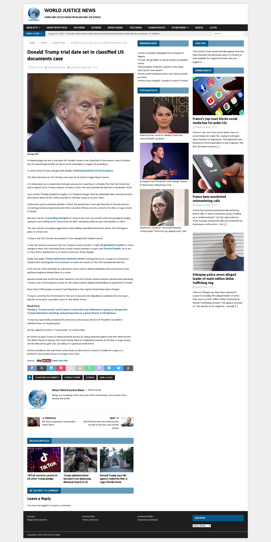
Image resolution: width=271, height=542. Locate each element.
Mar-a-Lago (106, 377)
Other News (179, 27)
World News (115, 27)
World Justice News (56, 67)
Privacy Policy (88, 516)
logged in (45, 505)
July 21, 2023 (37, 67)
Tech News (135, 27)
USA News (79, 27)
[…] (218, 146)
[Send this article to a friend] (70, 368)
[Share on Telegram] (109, 368)
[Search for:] (228, 33)
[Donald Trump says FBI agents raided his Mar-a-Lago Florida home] (117, 459)
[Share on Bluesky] (118, 368)
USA (89, 67)
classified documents (47, 377)
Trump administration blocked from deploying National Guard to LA (77, 478)
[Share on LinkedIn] (51, 368)
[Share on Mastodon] (99, 368)
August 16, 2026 (203, 127)
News (44, 42)
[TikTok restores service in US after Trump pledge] (44, 459)
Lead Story (76, 67)
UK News (96, 27)
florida (90, 377)
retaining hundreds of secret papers (93, 170)
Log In (213, 27)
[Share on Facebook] (32, 368)
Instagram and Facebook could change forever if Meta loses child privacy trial (163, 183)
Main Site (32, 27)
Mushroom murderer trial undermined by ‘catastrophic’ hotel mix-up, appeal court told (163, 229)
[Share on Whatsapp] (90, 368)
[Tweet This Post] (41, 368)
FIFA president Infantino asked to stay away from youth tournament (160, 68)
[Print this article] (80, 368)
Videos (199, 27)
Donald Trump (72, 377)
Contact (31, 516)
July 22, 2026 (201, 287)
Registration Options (37, 519)
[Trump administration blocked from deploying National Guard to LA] (80, 459)
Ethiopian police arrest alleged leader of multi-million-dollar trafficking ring (214, 279)
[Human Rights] (218, 96)
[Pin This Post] (61, 368)
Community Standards (147, 519)
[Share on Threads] (128, 368)
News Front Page (57, 27)
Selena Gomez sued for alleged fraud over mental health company (161, 136)
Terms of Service (90, 519)
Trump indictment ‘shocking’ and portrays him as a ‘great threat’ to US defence (71, 313)
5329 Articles (94, 390)
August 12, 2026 (203, 205)
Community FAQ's (145, 516)
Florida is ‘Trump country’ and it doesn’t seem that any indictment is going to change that (77, 309)
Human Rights (156, 27)
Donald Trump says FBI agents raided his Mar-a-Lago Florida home (114, 478)
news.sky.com (60, 360)
